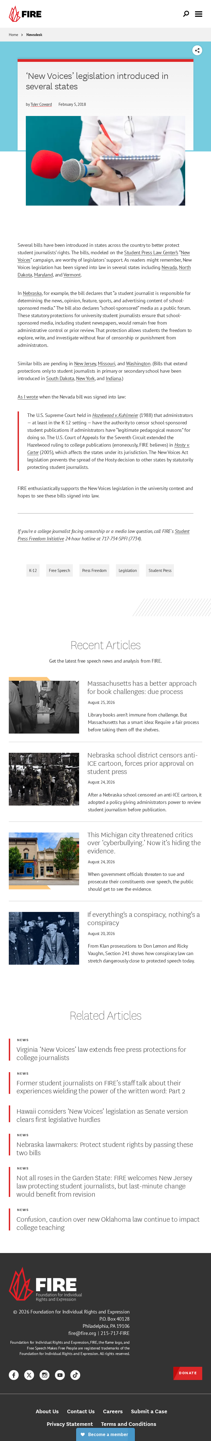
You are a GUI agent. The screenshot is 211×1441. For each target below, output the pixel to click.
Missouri (106, 363)
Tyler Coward (41, 104)
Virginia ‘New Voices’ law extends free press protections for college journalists (101, 1053)
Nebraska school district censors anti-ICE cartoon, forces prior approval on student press (142, 762)
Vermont (71, 275)
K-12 (33, 570)
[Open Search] (186, 14)
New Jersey (85, 363)
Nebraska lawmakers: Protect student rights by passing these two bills (104, 1148)
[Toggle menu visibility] (198, 13)
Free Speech (59, 570)
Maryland (43, 275)
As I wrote (28, 397)
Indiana (113, 378)
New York (85, 378)
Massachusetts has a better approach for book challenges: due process (141, 687)
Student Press (160, 570)
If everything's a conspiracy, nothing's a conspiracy (143, 918)
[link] (26, 13)
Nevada (169, 267)
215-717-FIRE (115, 1333)
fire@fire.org (82, 1333)
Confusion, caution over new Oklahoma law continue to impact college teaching (107, 1223)
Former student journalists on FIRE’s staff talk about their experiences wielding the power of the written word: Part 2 (100, 1086)
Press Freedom (94, 570)
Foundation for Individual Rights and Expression (80, 1312)
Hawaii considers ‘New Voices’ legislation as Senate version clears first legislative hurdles (102, 1115)
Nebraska (32, 293)
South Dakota (60, 378)
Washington (138, 363)
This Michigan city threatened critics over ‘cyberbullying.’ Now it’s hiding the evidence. (144, 842)
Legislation (128, 570)
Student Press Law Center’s (151, 252)
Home (13, 34)
